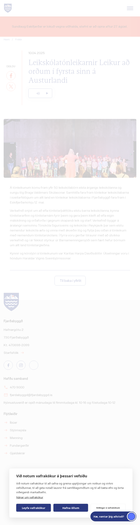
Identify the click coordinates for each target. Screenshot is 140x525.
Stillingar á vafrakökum (108, 507)
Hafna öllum (70, 508)
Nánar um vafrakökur (29, 497)
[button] (113, 516)
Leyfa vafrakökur (33, 508)
